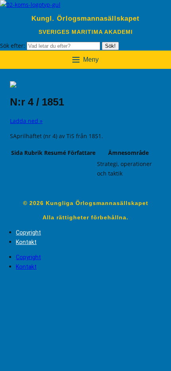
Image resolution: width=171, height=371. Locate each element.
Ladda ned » (26, 121)
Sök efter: (13, 45)
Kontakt (26, 242)
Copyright (28, 232)
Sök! (110, 46)
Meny (91, 59)
